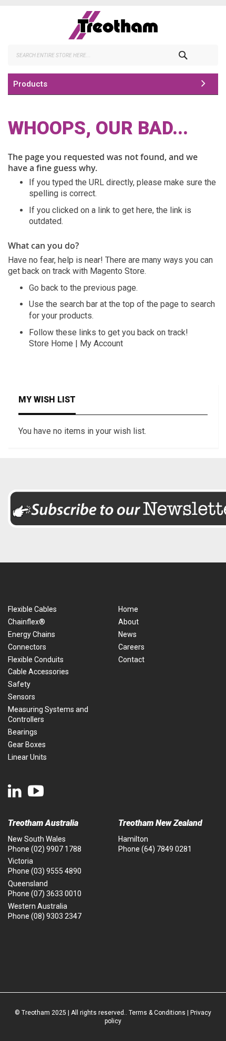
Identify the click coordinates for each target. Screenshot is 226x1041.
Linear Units (27, 757)
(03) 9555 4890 (56, 871)
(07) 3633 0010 (56, 893)
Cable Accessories (38, 671)
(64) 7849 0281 (166, 849)
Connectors (27, 647)
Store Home (51, 343)
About (128, 622)
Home (128, 609)
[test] (113, 25)
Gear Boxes (27, 744)
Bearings (22, 732)
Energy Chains (31, 634)
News (127, 634)
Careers (131, 647)
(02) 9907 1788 (56, 849)
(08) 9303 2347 (56, 916)
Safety (19, 684)
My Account (101, 343)
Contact (131, 659)
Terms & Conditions (157, 1012)
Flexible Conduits (36, 659)
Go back (43, 288)
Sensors (21, 697)
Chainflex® (26, 622)
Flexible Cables (32, 609)
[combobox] (113, 55)
